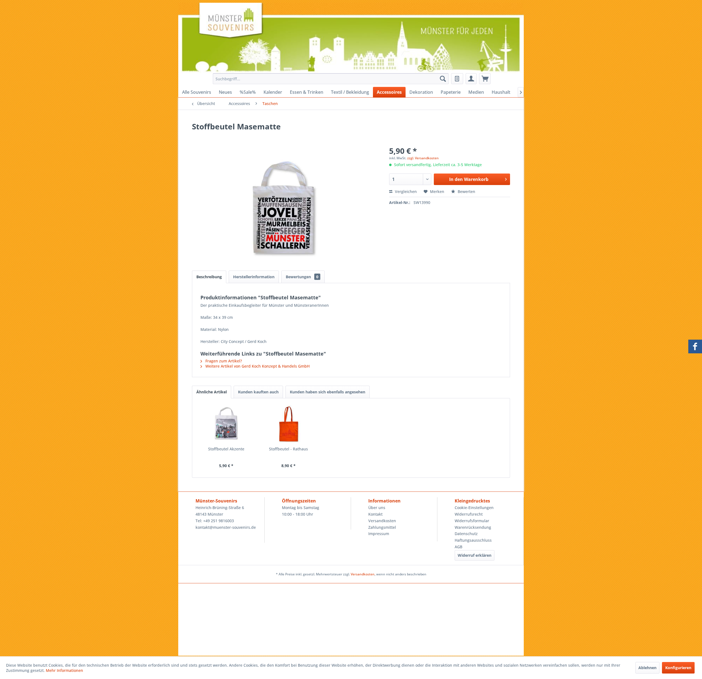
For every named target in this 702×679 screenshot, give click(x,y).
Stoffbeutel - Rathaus (288, 448)
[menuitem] (329, 78)
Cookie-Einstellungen (474, 507)
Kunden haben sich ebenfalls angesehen (327, 391)
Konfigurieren (678, 667)
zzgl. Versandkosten (423, 158)
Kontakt (375, 514)
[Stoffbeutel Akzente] (226, 424)
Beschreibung (209, 276)
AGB (458, 546)
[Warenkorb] (485, 78)
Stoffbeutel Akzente (226, 448)
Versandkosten (382, 520)
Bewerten (466, 191)
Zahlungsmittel (382, 527)
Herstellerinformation (253, 276)
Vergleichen (405, 191)
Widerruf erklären (474, 555)
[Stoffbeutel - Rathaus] (289, 424)
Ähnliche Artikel (211, 391)
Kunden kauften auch (258, 391)
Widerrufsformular (472, 520)
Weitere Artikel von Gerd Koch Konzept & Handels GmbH (257, 366)
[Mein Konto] (471, 78)
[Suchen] (443, 78)
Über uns (376, 507)
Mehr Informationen (64, 670)
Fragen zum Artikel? (223, 360)
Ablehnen (647, 667)
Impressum (378, 533)
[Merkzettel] (457, 78)
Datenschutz (466, 533)
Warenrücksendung (473, 527)
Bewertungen (302, 276)
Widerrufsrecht (469, 514)
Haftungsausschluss (473, 540)
